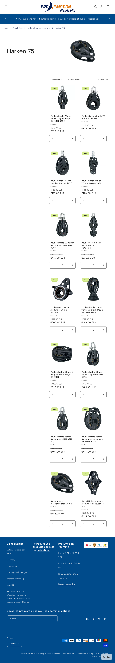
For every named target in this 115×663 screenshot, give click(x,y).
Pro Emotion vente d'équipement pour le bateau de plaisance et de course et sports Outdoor (18, 597)
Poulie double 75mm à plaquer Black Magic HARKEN (61, 374)
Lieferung (11, 559)
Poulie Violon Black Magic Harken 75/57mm (91, 245)
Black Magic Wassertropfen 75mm (61, 502)
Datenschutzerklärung (85, 653)
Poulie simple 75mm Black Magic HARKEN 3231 (61, 439)
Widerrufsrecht (68, 653)
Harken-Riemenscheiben (39, 28)
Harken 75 (60, 28)
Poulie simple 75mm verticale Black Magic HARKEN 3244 (92, 310)
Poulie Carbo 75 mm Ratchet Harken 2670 (61, 182)
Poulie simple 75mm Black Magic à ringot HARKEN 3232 (60, 118)
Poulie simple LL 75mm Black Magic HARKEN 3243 (62, 245)
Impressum (12, 566)
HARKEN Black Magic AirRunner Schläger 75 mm (92, 504)
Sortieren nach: (58, 79)
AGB (97, 653)
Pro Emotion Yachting (36, 653)
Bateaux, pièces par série (16, 551)
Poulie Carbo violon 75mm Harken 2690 (91, 182)
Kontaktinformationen (100, 656)
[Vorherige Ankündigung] (5, 19)
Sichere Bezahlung (15, 578)
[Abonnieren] (54, 618)
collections (43, 550)
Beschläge (18, 28)
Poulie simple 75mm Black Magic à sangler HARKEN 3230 (92, 439)
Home (6, 28)
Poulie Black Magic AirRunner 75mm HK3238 (60, 310)
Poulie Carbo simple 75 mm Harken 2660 (93, 117)
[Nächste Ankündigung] (109, 19)
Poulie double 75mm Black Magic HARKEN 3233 (92, 374)
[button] (6, 7)
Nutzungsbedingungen (17, 572)
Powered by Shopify (52, 653)
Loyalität (10, 585)
